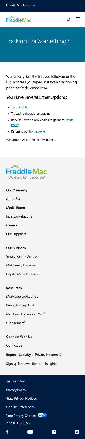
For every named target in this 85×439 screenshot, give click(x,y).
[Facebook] (7, 431)
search (22, 107)
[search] (68, 19)
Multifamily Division (20, 265)
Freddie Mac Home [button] (19, 5)
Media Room (15, 208)
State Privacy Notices (21, 398)
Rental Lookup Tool (20, 305)
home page (37, 131)
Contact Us (14, 345)
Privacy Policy (16, 390)
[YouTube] (30, 431)
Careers (11, 225)
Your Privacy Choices (21, 416)
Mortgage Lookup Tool (22, 296)
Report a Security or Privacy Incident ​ (32, 355)
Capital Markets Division (23, 274)
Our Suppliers (16, 234)
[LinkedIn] (54, 431)
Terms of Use (15, 381)
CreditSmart (16, 323)
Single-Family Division (22, 256)
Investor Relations (19, 216)
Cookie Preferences (20, 407)
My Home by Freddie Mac (26, 314)
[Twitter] (77, 431)
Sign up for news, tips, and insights (31, 364)
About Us (13, 199)
